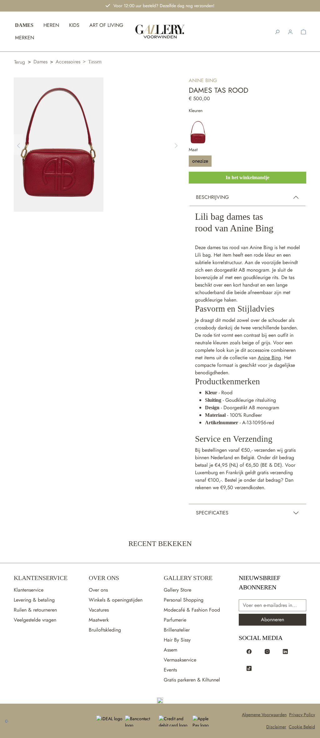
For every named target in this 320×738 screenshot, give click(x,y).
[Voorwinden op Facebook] (249, 651)
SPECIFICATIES (212, 512)
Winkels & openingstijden (115, 599)
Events (170, 669)
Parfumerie (175, 619)
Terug (19, 62)
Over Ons (104, 577)
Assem (170, 649)
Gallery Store (188, 577)
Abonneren (272, 619)
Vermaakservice (180, 659)
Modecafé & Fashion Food (192, 609)
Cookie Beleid (302, 727)
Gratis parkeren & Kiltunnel (192, 679)
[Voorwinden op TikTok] (249, 668)
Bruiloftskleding (105, 629)
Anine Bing (203, 80)
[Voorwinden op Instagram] (267, 651)
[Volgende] (176, 145)
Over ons (98, 589)
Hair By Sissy (177, 639)
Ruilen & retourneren (35, 609)
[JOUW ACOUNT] (290, 31)
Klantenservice (41, 577)
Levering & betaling (34, 599)
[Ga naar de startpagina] (160, 700)
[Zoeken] (277, 31)
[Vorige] (18, 145)
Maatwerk (99, 619)
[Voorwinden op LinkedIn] (285, 651)
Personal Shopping (183, 599)
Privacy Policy (302, 714)
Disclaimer (276, 727)
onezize (200, 161)
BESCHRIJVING (212, 197)
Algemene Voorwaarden (264, 714)
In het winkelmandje (247, 177)
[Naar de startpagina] (160, 32)
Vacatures (99, 609)
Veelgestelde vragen (35, 619)
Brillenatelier (177, 629)
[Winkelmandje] (303, 31)
